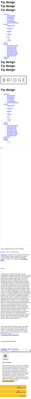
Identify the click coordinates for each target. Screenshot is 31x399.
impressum (15, 348)
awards (10, 348)
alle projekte (4, 348)
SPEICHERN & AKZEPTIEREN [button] (8, 381)
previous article (5, 341)
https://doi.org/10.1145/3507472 (11, 335)
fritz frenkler (4, 254)
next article (12, 341)
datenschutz (4, 350)
